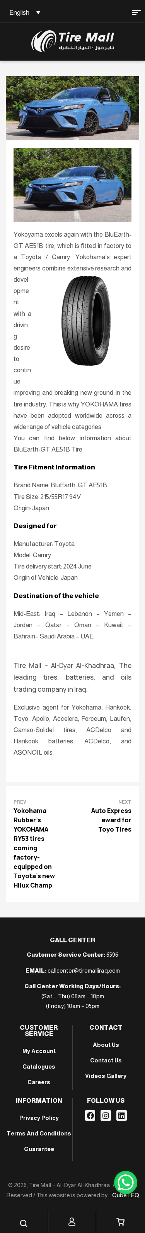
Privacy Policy (39, 1117)
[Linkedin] (121, 1115)
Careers (38, 1082)
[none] (23, 12)
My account (39, 1051)
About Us (106, 1044)
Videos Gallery (105, 1076)
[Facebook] (90, 1115)
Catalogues (38, 1066)
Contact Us (106, 1060)
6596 (112, 954)
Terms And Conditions (39, 1133)
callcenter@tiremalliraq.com (84, 970)
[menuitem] (23, 12)
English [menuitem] (19, 12)
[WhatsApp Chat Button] (125, 1182)
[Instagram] (106, 1115)
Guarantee (39, 1149)
